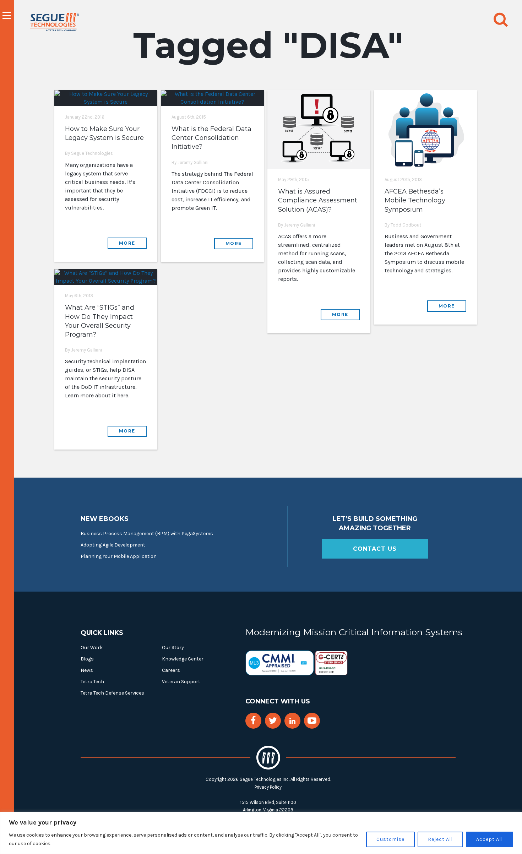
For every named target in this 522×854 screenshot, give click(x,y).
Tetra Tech (92, 682)
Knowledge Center (182, 659)
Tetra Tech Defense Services (112, 693)
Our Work (92, 647)
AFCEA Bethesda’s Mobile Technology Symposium (415, 200)
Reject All (440, 839)
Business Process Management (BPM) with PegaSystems (147, 534)
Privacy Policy (268, 787)
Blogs (87, 659)
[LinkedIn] (292, 721)
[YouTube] (312, 721)
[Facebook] (253, 721)
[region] (261, 833)
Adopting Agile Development (113, 545)
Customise (390, 839)
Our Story (173, 647)
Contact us (375, 548)
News (87, 670)
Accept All (489, 839)
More (127, 243)
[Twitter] (273, 721)
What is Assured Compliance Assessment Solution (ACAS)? (317, 200)
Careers (171, 670)
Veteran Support (181, 682)
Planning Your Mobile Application (119, 556)
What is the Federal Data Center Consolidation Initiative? (211, 138)
